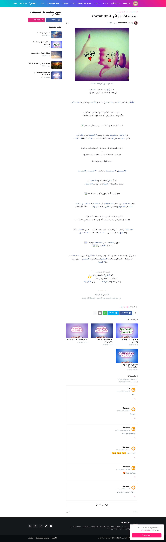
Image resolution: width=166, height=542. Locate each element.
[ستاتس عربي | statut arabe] (56, 65)
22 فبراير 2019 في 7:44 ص (122, 430)
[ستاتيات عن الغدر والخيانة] (77, 330)
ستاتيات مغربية (68, 3)
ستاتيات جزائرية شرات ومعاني (129, 341)
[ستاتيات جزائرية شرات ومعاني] (127, 330)
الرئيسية (126, 3)
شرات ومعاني (120, 12)
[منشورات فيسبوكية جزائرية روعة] (127, 356)
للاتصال (30, 538)
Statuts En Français (20, 3)
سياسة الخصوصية (42, 538)
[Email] (100, 313)
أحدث (134, 512)
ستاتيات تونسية (84, 3)
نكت (42, 3)
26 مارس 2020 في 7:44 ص (122, 489)
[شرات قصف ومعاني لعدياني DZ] (102, 330)
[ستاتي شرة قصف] (56, 34)
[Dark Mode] (34, 4)
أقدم (68, 512)
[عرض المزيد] (95, 313)
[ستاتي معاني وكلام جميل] (56, 54)
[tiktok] (41, 526)
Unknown (126, 408)
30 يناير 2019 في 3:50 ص (123, 410)
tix (129, 389)
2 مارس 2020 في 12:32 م (123, 469)
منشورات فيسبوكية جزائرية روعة (130, 366)
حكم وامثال (115, 3)
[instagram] (35, 526)
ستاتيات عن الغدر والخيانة (77, 340)
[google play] (30, 526)
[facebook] (51, 526)
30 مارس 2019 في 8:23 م (123, 449)
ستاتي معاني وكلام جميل (40, 53)
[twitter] (46, 526)
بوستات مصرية (53, 3)
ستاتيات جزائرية (102, 3)
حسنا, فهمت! (146, 535)
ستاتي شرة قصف (43, 33)
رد (134, 399)
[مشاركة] (68, 23)
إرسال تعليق (102, 505)
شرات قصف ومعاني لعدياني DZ (105, 341)
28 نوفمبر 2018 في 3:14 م (123, 391)
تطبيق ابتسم (111, 529)
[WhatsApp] (105, 313)
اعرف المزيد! (146, 530)
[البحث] (30, 4)
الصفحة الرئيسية (132, 12)
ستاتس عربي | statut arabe (39, 63)
